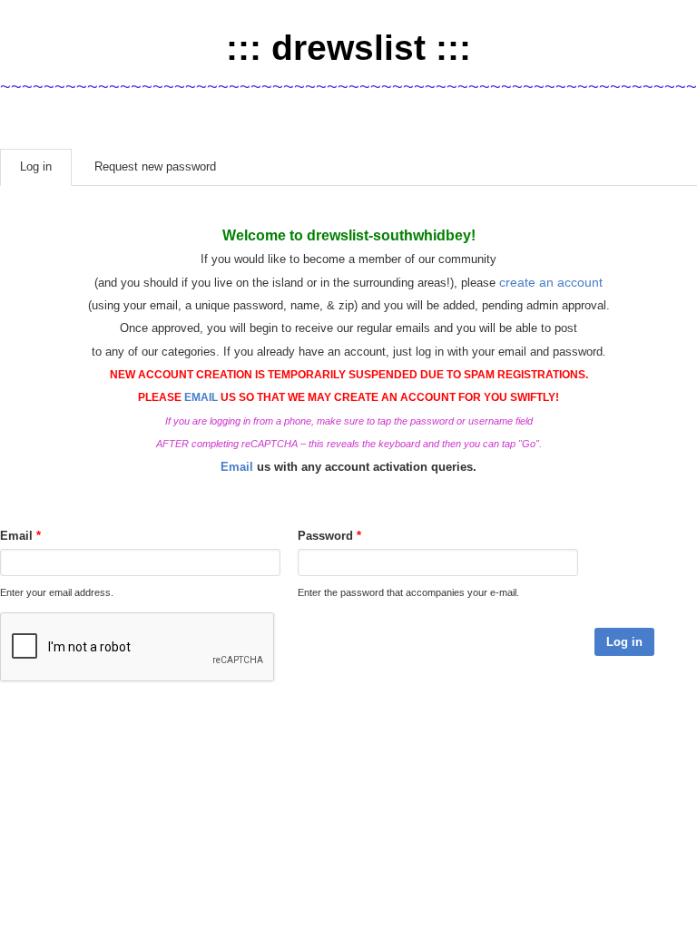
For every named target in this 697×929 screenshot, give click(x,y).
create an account (551, 282)
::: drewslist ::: (348, 47)
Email (237, 467)
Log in (46, 166)
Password (329, 536)
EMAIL (201, 397)
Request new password (155, 166)
